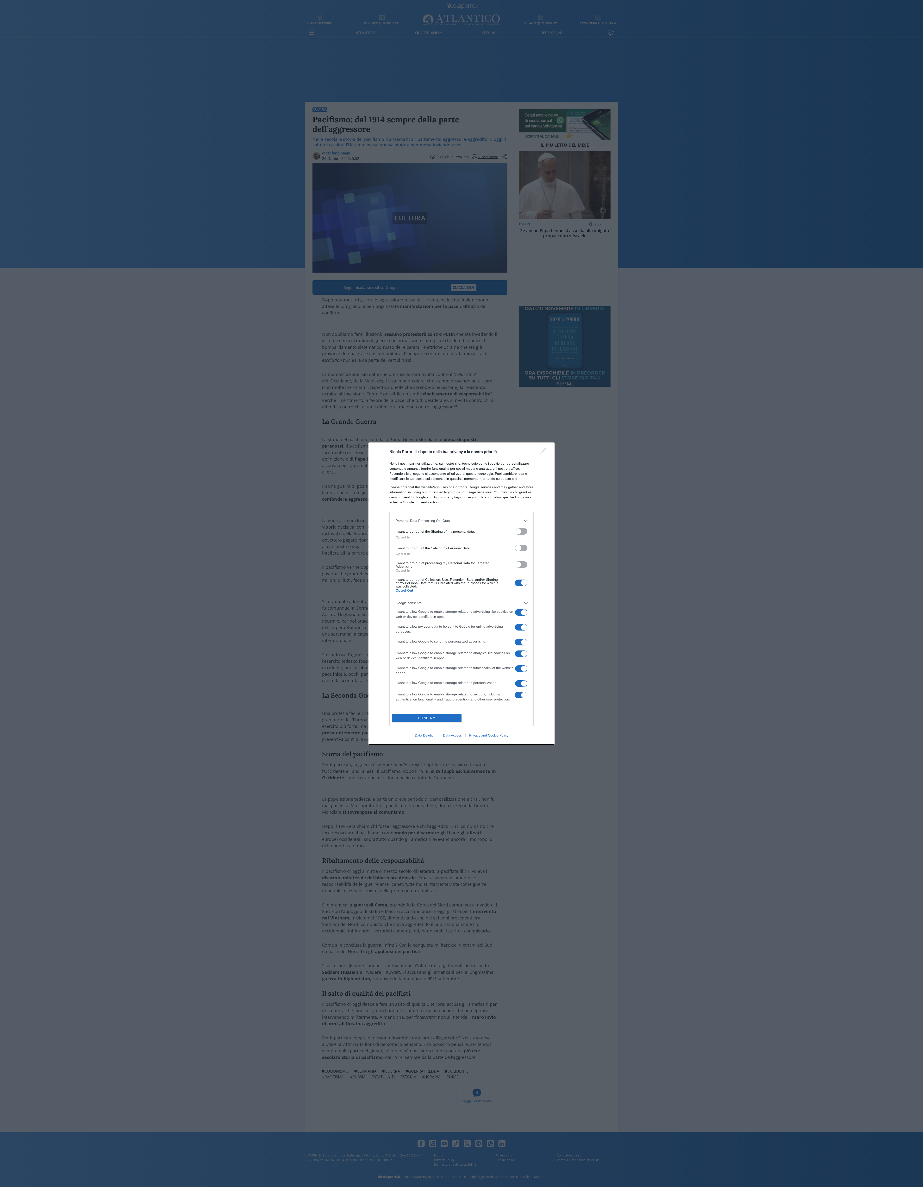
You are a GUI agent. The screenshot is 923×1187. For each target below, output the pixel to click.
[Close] (544, 452)
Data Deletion (425, 735)
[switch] (521, 531)
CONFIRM (427, 718)
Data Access (452, 735)
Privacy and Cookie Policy (488, 735)
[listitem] (461, 520)
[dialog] (461, 593)
